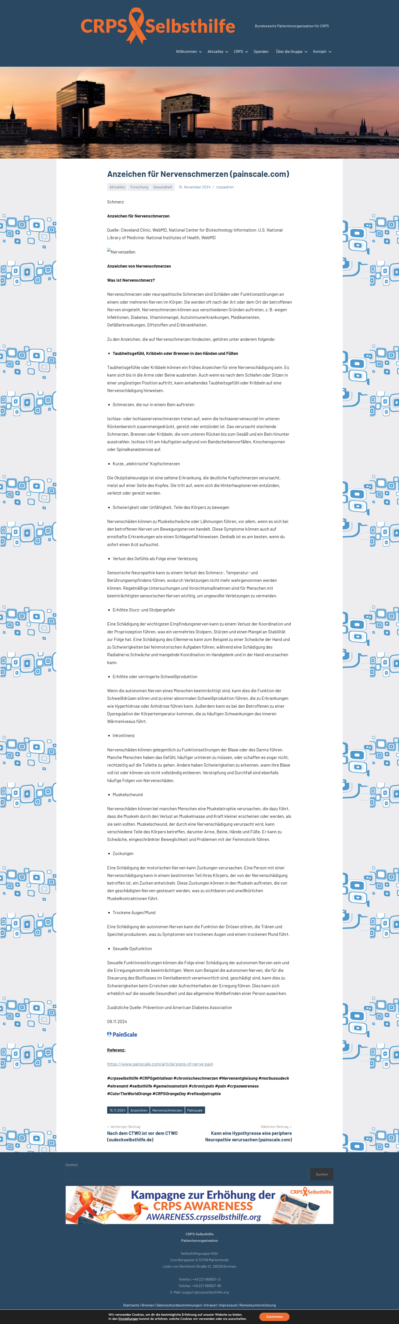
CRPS (238, 51)
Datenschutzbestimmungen (179, 1305)
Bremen (148, 1305)
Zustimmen (274, 1317)
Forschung (139, 186)
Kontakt (319, 51)
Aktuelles (215, 51)
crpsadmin (225, 186)
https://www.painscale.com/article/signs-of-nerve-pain (160, 1064)
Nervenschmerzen (167, 1110)
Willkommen (186, 51)
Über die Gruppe (289, 51)
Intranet (210, 1305)
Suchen (72, 1164)
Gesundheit (162, 186)
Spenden (261, 51)
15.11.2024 (117, 1110)
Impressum (228, 1305)
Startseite (131, 1305)
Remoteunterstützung (257, 1305)
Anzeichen (139, 1110)
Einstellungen (128, 1319)
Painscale (195, 1110)
